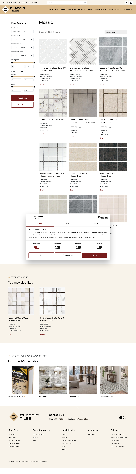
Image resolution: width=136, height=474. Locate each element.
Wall (49, 9)
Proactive (44, 461)
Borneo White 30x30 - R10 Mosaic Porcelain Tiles (53, 174)
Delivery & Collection (69, 440)
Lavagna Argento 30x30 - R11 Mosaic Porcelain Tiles (112, 69)
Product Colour (16, 36)
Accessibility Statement (119, 437)
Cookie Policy (115, 440)
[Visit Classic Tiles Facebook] (120, 417)
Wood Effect (72, 9)
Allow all (94, 255)
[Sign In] (131, 2)
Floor (56, 9)
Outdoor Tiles (14, 446)
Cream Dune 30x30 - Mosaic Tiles (79, 174)
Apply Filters (22, 98)
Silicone (35, 437)
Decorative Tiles (14, 443)
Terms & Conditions (118, 434)
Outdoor (63, 9)
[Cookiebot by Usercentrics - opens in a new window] (99, 217)
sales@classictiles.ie (81, 419)
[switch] (57, 247)
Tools (34, 440)
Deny (41, 255)
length (13, 74)
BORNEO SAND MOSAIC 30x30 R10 (111, 120)
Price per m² (15, 60)
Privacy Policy (115, 443)
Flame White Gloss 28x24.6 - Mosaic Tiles (53, 69)
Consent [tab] (40, 223)
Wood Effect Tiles (15, 440)
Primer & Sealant (38, 434)
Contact (64, 434)
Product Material (17, 52)
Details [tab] (68, 223)
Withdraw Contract (117, 446)
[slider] (12, 62)
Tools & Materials (114, 9)
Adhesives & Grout (100, 9)
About (64, 449)
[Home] (13, 9)
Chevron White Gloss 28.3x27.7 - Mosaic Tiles (81, 69)
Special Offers (128, 9)
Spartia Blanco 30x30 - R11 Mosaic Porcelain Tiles (82, 120)
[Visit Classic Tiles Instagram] (124, 417)
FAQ (63, 446)
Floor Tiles (12, 437)
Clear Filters (22, 105)
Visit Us (64, 437)
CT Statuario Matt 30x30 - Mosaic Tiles (52, 319)
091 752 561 (32, 2)
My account (92, 434)
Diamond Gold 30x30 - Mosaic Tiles (19, 319)
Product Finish (16, 44)
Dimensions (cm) (17, 72)
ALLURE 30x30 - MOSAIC (52, 119)
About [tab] (96, 223)
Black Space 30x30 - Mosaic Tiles (109, 174)
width (13, 85)
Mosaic (90, 9)
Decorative (81, 9)
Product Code (16, 28)
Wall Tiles (12, 434)
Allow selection (68, 255)
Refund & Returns (68, 443)
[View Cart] (126, 2)
